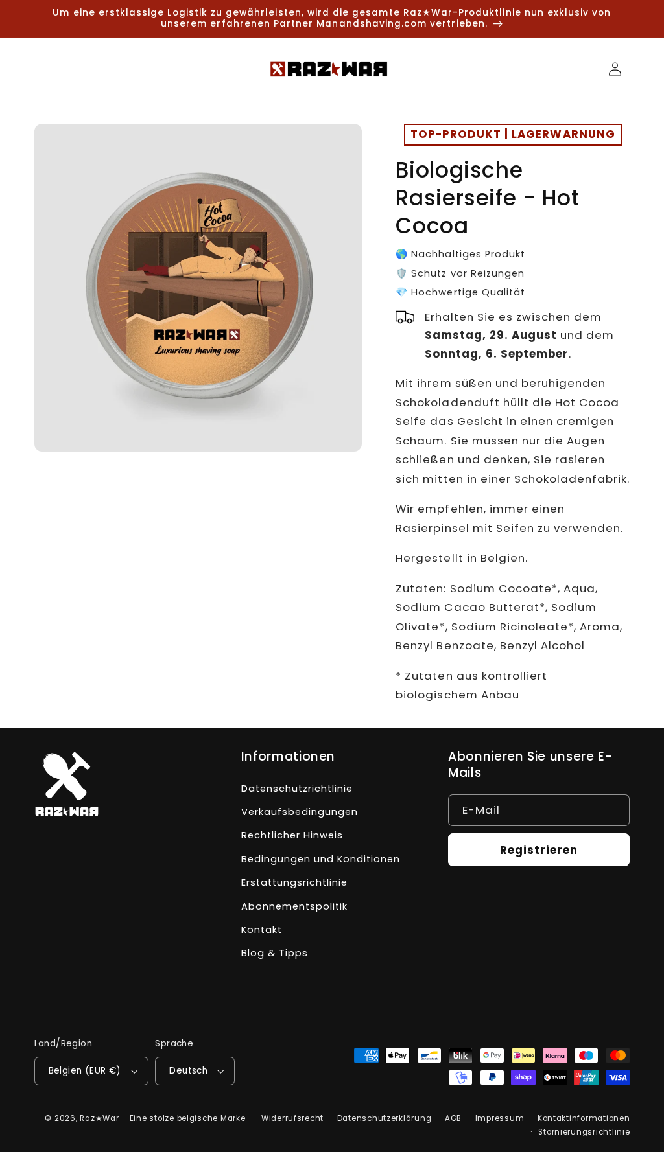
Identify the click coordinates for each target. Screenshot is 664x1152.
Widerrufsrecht (292, 1118)
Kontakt (261, 929)
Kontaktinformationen (584, 1118)
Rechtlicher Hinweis (292, 835)
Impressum (500, 1118)
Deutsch (188, 1071)
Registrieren (539, 850)
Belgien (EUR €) (85, 1071)
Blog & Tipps (274, 953)
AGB (453, 1118)
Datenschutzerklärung (384, 1118)
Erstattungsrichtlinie (294, 882)
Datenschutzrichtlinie (297, 788)
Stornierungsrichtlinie (584, 1132)
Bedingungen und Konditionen (320, 859)
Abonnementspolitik (294, 906)
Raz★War (99, 1118)
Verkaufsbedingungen (299, 811)
